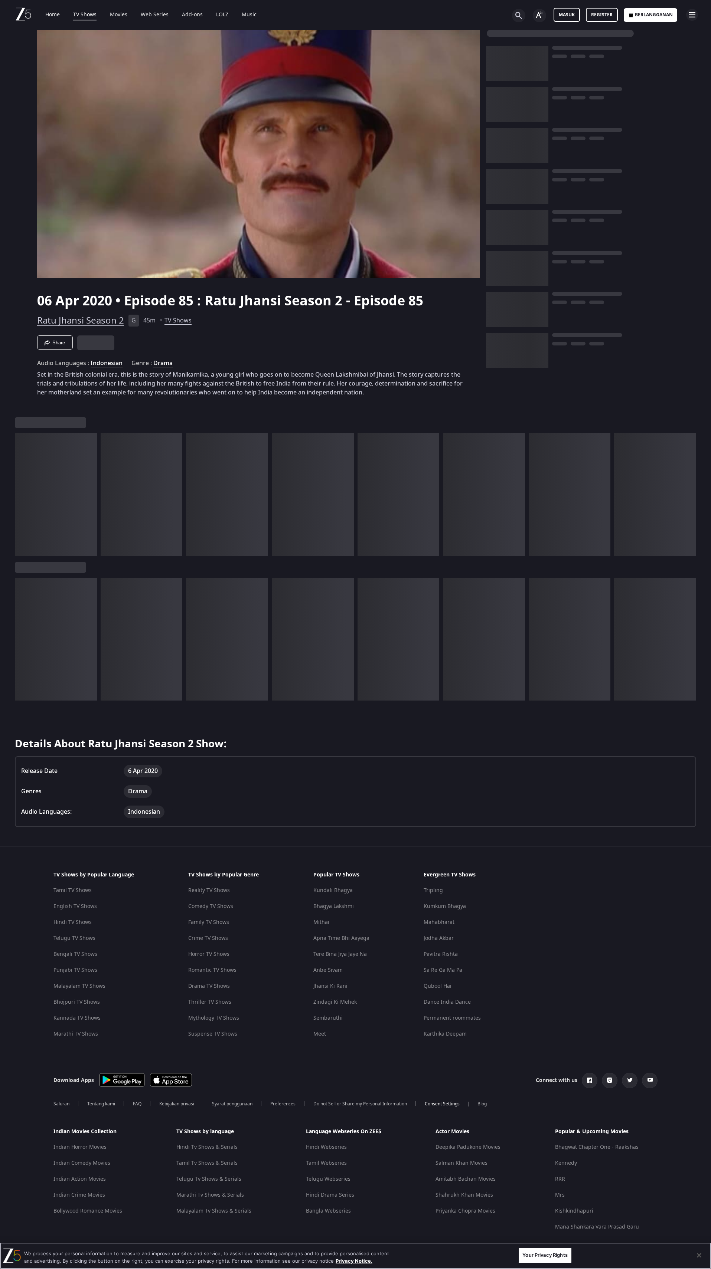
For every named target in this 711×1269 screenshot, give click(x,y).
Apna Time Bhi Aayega (341, 938)
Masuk (567, 15)
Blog (482, 1104)
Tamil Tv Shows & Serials (207, 1163)
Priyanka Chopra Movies (465, 1211)
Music (249, 14)
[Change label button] (539, 15)
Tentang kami (101, 1104)
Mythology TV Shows (213, 1018)
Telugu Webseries (328, 1179)
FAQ (137, 1104)
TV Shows (85, 14)
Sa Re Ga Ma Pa (443, 970)
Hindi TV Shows (72, 922)
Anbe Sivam (328, 970)
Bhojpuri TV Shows (76, 1002)
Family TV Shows (208, 922)
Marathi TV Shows (75, 1034)
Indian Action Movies (79, 1179)
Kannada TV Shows (77, 1018)
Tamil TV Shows (72, 890)
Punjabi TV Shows (75, 970)
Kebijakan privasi (176, 1104)
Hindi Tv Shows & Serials (207, 1147)
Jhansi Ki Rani (330, 986)
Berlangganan (654, 15)
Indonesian (107, 363)
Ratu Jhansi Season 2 (80, 320)
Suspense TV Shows (212, 1034)
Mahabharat (439, 922)
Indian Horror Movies (80, 1147)
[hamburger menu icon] (692, 15)
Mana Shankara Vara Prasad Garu (597, 1227)
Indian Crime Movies (79, 1195)
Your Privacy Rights (544, 1255)
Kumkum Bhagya (445, 906)
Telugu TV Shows (74, 938)
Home (52, 14)
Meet (319, 1034)
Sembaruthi (328, 1018)
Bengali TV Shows (75, 954)
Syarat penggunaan (232, 1104)
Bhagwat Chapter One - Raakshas (597, 1147)
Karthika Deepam (445, 1034)
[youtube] (650, 1080)
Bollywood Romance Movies (87, 1211)
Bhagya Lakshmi (333, 906)
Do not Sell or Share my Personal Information (360, 1104)
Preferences (283, 1104)
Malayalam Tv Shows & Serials (213, 1211)
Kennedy (566, 1163)
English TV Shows (75, 906)
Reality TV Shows (209, 890)
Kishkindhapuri (574, 1211)
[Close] (699, 1255)
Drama (163, 363)
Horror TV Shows (208, 954)
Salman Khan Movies (461, 1163)
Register (602, 15)
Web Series (155, 14)
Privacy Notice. (354, 1261)
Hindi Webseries (326, 1147)
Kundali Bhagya (333, 890)
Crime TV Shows (208, 938)
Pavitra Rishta (441, 954)
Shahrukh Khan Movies (464, 1195)
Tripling (433, 890)
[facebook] (589, 1080)
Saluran (61, 1104)
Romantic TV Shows (212, 970)
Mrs (560, 1195)
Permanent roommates (452, 1018)
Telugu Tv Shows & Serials (208, 1179)
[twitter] (629, 1080)
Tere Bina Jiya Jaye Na (340, 954)
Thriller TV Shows (209, 1002)
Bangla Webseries (328, 1211)
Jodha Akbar (439, 938)
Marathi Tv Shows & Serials (210, 1195)
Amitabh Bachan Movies (466, 1179)
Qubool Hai (437, 986)
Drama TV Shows (209, 986)
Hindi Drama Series (330, 1195)
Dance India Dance (447, 1002)
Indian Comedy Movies (81, 1163)
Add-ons (192, 14)
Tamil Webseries (326, 1163)
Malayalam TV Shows (79, 986)
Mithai (321, 922)
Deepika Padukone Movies (468, 1147)
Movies (118, 14)
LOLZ (222, 14)
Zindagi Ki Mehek (335, 1002)
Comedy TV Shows (210, 906)
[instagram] (609, 1080)
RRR (560, 1179)
